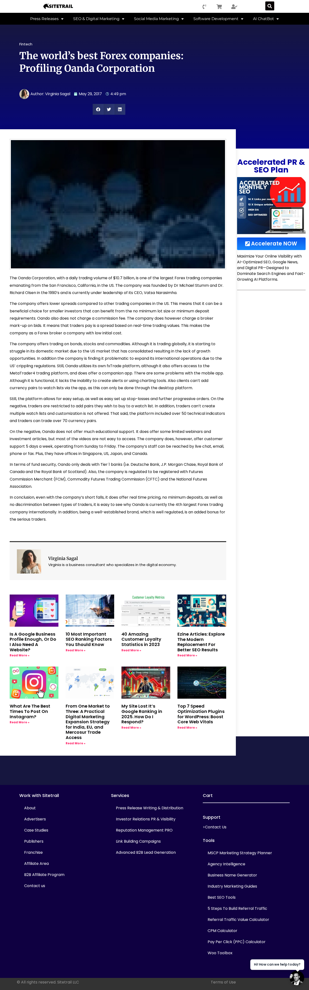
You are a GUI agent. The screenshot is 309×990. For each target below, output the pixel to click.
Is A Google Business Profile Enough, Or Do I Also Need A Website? (33, 642)
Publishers (33, 841)
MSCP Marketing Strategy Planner (240, 853)
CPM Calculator (222, 930)
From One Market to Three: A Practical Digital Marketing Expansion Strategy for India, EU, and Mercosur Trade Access (88, 721)
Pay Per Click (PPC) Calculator (237, 942)
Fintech (25, 44)
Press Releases (44, 18)
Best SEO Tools (222, 897)
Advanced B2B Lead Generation (146, 852)
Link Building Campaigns (138, 841)
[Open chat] (297, 978)
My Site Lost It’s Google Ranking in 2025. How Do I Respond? (141, 714)
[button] (269, 5)
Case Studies (36, 830)
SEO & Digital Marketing (96, 18)
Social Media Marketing (156, 18)
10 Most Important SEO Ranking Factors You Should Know (89, 639)
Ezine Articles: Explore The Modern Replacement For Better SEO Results (201, 642)
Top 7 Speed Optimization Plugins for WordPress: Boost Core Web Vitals (201, 714)
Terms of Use (223, 982)
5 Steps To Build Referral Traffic (237, 908)
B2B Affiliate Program (44, 874)
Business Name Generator (232, 875)
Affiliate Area (36, 863)
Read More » (19, 655)
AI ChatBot (263, 18)
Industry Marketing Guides (232, 886)
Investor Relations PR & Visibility (146, 819)
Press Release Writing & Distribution (149, 808)
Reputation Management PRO (144, 830)
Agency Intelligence (226, 864)
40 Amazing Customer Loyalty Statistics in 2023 (141, 639)
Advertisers (35, 819)
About (30, 808)
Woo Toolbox (220, 953)
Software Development (216, 18)
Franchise (33, 852)
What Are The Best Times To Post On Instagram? (30, 711)
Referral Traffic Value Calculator (238, 919)
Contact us (34, 886)
